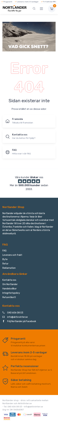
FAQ (4, 250)
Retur (5, 263)
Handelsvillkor (9, 288)
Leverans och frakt (12, 255)
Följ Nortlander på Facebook (21, 321)
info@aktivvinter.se (17, 317)
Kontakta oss (9, 280)
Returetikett (9, 297)
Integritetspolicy (11, 293)
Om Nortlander (10, 284)
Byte (5, 259)
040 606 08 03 (15, 312)
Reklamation (9, 268)
